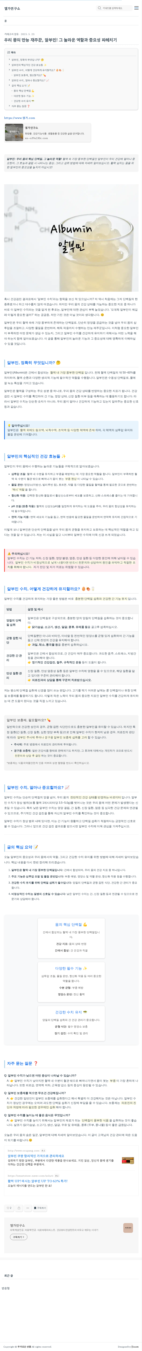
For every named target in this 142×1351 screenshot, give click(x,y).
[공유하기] (19, 1208)
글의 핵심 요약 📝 (21, 85)
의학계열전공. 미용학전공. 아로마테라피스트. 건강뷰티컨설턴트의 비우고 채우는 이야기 (54, 1230)
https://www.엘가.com (19, 118)
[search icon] (99, 8)
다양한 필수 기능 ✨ (24, 95)
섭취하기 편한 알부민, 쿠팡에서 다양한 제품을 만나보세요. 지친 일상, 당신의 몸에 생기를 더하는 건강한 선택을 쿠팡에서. (61, 1162)
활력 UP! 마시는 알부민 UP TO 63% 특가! (38, 1181)
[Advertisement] (70, 1314)
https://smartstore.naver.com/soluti (30, 1175)
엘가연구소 (12, 8)
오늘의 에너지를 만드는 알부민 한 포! (30, 1185)
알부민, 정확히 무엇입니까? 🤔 (28, 59)
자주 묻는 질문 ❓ (21, 106)
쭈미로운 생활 (24, 1346)
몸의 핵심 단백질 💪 (24, 90)
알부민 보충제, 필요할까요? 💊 (30, 75)
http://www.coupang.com (23, 1150)
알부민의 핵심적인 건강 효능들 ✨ (29, 64)
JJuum (135, 1346)
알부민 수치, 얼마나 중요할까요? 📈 (30, 80)
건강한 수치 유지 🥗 (24, 101)
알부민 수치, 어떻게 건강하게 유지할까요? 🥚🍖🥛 (38, 70)
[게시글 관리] (28, 1208)
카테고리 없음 (12, 34)
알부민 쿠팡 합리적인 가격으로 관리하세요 (36, 1156)
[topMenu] (136, 7)
